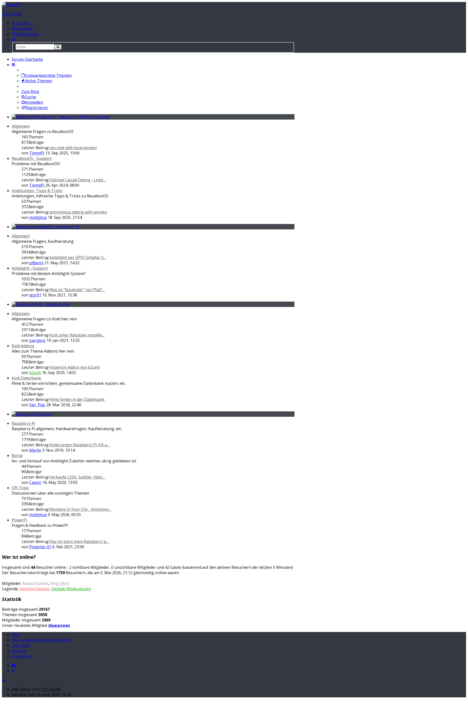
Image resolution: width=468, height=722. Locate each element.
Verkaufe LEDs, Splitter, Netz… (77, 477)
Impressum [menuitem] (22, 656)
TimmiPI (36, 153)
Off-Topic (20, 487)
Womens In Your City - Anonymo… (80, 509)
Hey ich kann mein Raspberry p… (79, 541)
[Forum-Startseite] (11, 4)
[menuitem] (22, 28)
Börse (17, 455)
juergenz (37, 340)
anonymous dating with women (78, 212)
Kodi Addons (23, 345)
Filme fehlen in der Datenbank (77, 399)
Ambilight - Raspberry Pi (57, 226)
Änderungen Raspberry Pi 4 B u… (79, 444)
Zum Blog (20, 23)
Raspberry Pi (23, 423)
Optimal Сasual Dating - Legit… (77, 180)
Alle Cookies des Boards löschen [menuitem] (41, 640)
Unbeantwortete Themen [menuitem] (48, 75)
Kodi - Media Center (53, 304)
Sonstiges (44, 414)
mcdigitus (38, 217)
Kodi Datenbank (26, 378)
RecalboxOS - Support (32, 158)
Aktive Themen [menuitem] (38, 80)
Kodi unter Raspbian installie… (77, 335)
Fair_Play (37, 404)
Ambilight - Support (30, 268)
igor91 (35, 295)
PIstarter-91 (40, 546)
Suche (30, 97)
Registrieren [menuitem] (36, 107)
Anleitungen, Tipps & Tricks (37, 190)
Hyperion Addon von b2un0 (74, 367)
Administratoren (34, 588)
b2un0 (35, 372)
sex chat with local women (73, 147)
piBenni (36, 262)
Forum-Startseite (27, 59)
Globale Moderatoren (71, 588)
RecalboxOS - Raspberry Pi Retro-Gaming (72, 117)
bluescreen (59, 625)
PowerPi (19, 520)
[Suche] (58, 47)
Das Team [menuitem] (21, 645)
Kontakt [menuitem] (19, 650)
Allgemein (21, 126)
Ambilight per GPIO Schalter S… (77, 257)
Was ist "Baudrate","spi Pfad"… (77, 289)
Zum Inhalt (12, 14)
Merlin (35, 450)
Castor (35, 482)
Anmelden (34, 102)
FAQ (15, 634)
